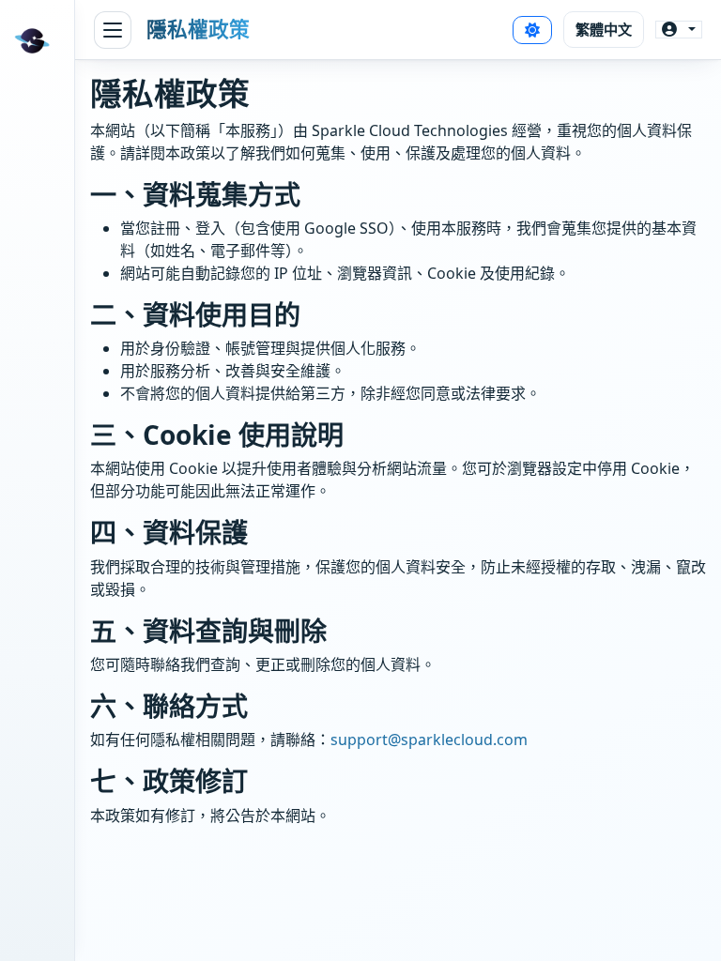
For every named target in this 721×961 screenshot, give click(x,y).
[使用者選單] (678, 30)
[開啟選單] (112, 30)
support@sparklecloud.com (429, 739)
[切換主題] (532, 30)
